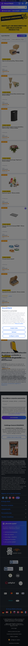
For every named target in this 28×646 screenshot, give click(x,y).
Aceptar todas (14, 328)
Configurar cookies (14, 336)
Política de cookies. (19, 323)
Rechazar (14, 332)
